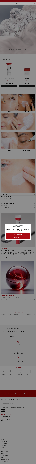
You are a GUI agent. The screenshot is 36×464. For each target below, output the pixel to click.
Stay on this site (18, 237)
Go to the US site (18, 234)
